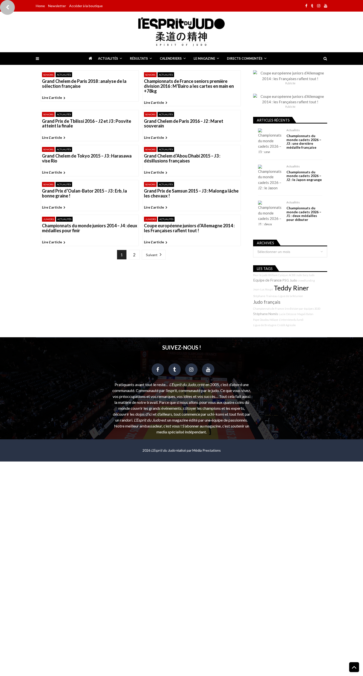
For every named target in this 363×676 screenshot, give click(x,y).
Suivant (152, 255)
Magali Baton (305, 314)
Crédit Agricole (286, 325)
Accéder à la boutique (86, 6)
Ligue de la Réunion (290, 296)
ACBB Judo (295, 275)
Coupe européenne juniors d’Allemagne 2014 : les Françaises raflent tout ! (189, 228)
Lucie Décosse (288, 314)
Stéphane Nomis (265, 314)
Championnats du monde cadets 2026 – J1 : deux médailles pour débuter (303, 213)
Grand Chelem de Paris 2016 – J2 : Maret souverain (183, 124)
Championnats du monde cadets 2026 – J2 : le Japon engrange (304, 175)
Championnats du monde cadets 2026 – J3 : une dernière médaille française (303, 141)
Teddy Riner (291, 288)
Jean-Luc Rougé (263, 289)
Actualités (108, 58)
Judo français (267, 302)
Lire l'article (52, 97)
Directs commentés (244, 58)
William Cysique (278, 275)
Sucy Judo (308, 275)
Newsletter (57, 6)
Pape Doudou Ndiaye (265, 319)
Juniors (48, 219)
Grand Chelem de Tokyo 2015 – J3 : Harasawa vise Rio (87, 158)
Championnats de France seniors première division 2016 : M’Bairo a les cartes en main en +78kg (189, 86)
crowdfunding (306, 280)
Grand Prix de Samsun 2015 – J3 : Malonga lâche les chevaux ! (191, 193)
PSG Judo (289, 280)
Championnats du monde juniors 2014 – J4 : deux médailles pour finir (89, 228)
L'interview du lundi (291, 319)
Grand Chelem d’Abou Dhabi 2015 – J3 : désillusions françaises (182, 158)
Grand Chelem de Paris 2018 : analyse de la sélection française (84, 84)
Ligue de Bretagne (265, 325)
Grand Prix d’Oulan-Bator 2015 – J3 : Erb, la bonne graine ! (84, 193)
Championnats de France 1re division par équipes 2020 (286, 308)
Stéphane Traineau (265, 296)
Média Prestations (206, 450)
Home (40, 6)
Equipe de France (267, 280)
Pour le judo (260, 275)
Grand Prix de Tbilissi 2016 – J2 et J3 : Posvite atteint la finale (86, 124)
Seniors (48, 74)
